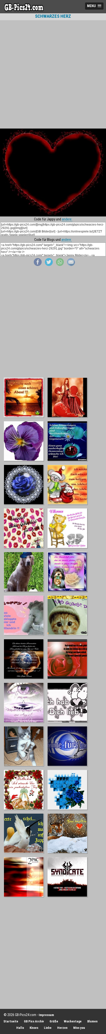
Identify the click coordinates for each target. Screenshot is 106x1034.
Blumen (92, 1021)
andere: (67, 219)
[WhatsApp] (60, 265)
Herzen (62, 1028)
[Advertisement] (53, 74)
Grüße (54, 1021)
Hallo (20, 1028)
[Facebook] (38, 265)
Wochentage (73, 1021)
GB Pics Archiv (34, 1021)
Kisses (34, 1028)
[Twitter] (49, 265)
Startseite (10, 1021)
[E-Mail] (71, 265)
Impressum (46, 1015)
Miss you (79, 1028)
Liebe (48, 1028)
